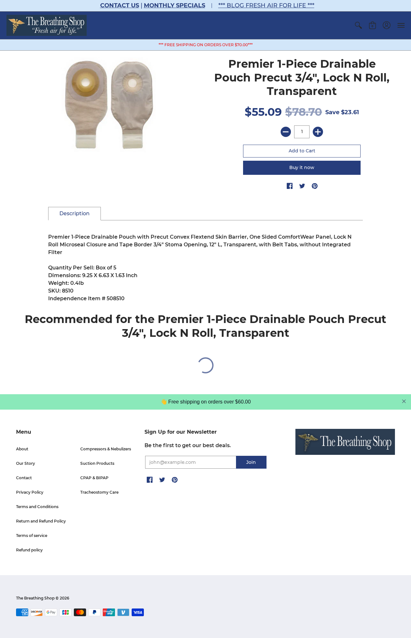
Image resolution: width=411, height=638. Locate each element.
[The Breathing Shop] (46, 25)
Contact (24, 477)
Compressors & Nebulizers (105, 449)
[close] (404, 401)
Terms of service (31, 535)
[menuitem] (358, 25)
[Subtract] (286, 132)
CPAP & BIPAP (94, 477)
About (22, 449)
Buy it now (301, 167)
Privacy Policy (29, 492)
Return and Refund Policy (41, 521)
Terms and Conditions (37, 506)
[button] (358, 25)
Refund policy (29, 550)
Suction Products (97, 463)
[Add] (318, 132)
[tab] (74, 213)
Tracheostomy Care (99, 492)
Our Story (25, 463)
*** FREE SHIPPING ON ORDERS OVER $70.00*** (206, 44)
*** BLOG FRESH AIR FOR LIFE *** (266, 5)
